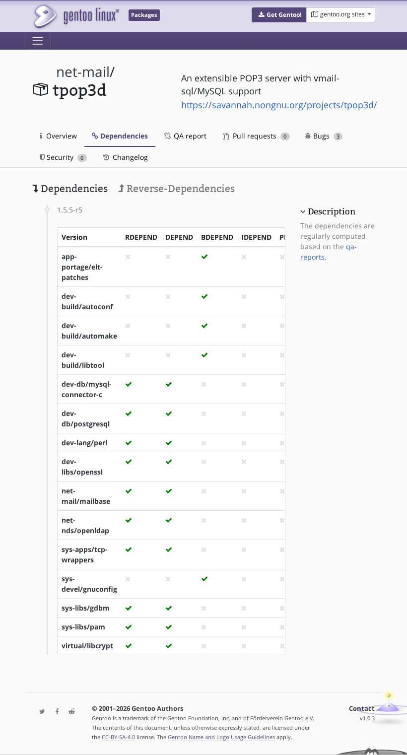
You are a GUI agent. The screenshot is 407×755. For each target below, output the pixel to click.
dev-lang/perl (84, 442)
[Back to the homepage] (76, 16)
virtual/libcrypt (87, 645)
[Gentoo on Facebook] (54, 712)
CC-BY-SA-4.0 (118, 737)
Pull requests (258, 135)
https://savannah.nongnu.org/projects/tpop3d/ (279, 105)
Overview (60, 135)
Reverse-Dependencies (179, 189)
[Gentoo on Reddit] (69, 712)
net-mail (83, 72)
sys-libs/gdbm (86, 608)
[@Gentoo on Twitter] (39, 712)
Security (64, 157)
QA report (189, 135)
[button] (279, 14)
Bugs (325, 135)
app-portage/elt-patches (82, 267)
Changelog (129, 157)
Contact (362, 708)
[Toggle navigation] (38, 41)
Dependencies (123, 135)
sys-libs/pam (83, 626)
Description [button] (331, 211)
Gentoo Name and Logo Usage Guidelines (221, 737)
